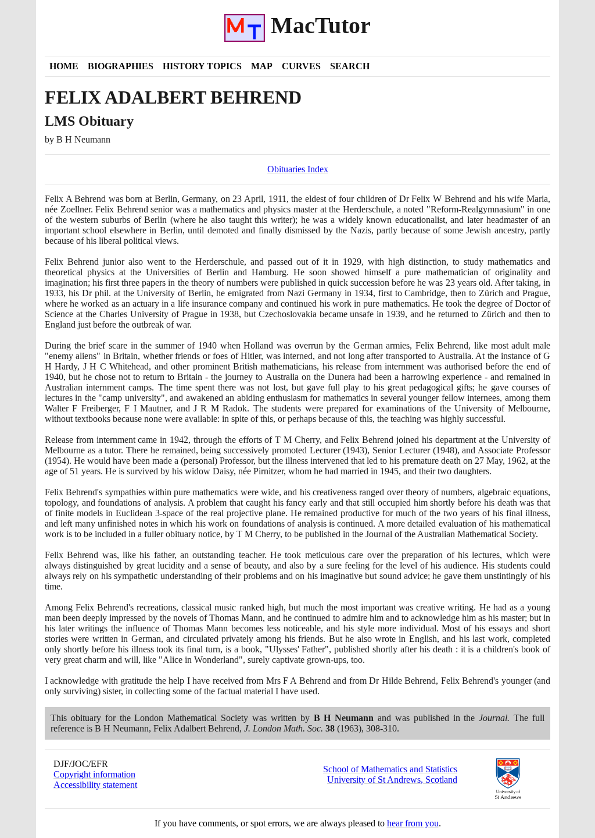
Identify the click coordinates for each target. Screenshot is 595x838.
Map (262, 66)
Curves (301, 66)
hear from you (413, 823)
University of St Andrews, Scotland (392, 779)
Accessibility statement (95, 785)
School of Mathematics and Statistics (390, 769)
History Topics (202, 66)
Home (63, 66)
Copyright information (94, 774)
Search (350, 66)
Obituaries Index (297, 169)
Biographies (120, 66)
